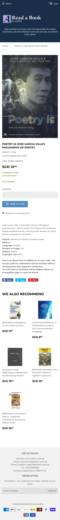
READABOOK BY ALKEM (31, 504)
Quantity (6, 189)
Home (5, 46)
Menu (8, 3)
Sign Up (52, 491)
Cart (55, 3)
